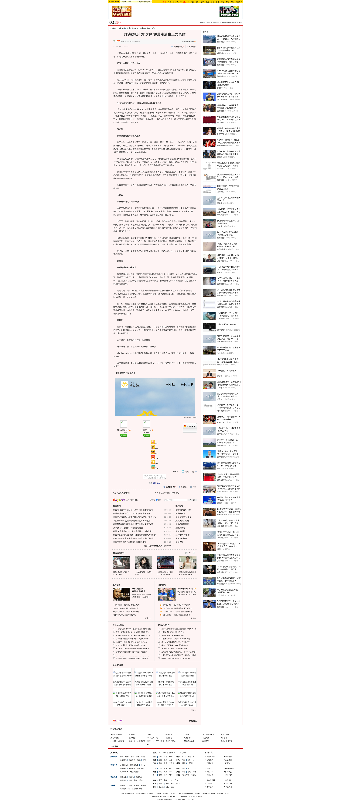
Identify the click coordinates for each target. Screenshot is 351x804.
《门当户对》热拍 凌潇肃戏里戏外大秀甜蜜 (131, 521)
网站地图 (210, 793)
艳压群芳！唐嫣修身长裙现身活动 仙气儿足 (132, 642)
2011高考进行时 (208, 734)
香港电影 (139, 777)
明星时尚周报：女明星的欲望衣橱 (126, 612)
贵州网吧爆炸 (171, 741)
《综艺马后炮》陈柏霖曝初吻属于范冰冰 (177, 608)
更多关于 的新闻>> (157, 546)
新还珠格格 (115, 738)
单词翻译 (228, 775)
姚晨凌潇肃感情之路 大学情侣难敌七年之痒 (131, 513)
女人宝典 (228, 784)
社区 (139, 760)
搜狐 (123, 2)
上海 (171, 780)
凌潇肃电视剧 (181, 538)
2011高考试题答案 (117, 741)
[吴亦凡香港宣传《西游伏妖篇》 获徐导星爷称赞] (122, 674)
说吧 (172, 787)
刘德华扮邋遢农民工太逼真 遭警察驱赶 (176, 639)
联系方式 (174, 793)
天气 (160, 772)
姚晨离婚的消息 (182, 521)
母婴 (160, 768)
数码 (160, 775)
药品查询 (228, 760)
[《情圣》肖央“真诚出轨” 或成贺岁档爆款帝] (144, 695)
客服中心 (166, 793)
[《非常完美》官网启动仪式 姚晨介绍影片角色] (165, 562)
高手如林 (187, 738)
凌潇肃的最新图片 (183, 510)
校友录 (193, 775)
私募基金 (169, 738)
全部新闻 (218, 793)
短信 (167, 784)
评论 (170, 757)
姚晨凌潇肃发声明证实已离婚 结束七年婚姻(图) (133, 510)
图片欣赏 (228, 772)
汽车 (192, 2)
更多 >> (148, 618)
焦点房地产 (143, 2)
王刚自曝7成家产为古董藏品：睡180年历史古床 (179, 652)
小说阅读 (228, 787)
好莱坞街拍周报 (130, 615)
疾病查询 (210, 772)
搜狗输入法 (211, 757)
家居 (165, 763)
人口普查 (224, 738)
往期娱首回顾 (137, 789)
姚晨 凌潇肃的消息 (183, 517)
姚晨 (139, 103)
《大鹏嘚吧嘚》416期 (185, 589)
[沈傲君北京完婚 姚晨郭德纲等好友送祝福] (187, 562)
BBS (232, 2)
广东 (176, 780)
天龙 (154, 784)
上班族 (186, 734)
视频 (207, 2)
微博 (227, 2)
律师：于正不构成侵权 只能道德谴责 (175, 645)
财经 (154, 760)
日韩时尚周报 (119, 615)
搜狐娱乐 (113, 28)
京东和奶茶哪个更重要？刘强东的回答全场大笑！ (134, 635)
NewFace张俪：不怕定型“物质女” (126, 608)
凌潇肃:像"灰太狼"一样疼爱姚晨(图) (128, 528)
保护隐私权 (183, 793)
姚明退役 (132, 738)
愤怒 (156, 458)
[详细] (147, 597)
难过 (156, 449)
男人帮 (239, 22)
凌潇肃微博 (180, 531)
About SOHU (193, 793)
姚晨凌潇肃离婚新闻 (147, 28)
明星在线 (123, 768)
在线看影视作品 (148, 103)
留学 (189, 768)
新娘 (165, 768)
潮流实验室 (134, 765)
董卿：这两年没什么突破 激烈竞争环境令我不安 (179, 629)
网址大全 (210, 775)
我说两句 (239, 2)
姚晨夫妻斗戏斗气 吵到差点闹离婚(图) (129, 542)
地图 (167, 787)
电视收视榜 (134, 772)
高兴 (156, 444)
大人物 (143, 765)
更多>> (193, 710)
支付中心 (142, 793)
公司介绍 (202, 793)
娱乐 (177, 2)
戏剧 (143, 757)
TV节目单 (210, 784)
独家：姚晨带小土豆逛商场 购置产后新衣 (131, 645)
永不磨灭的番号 (116, 734)
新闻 (154, 757)
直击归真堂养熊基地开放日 (168, 493)
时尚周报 (132, 768)
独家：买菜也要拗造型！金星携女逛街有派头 (132, 632)
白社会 (187, 472)
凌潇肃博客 (180, 528)
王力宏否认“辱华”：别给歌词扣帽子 (174, 649)
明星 (121, 757)
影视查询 (210, 760)
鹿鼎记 (161, 784)
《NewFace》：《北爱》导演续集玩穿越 (177, 612)
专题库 (136, 785)
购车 (160, 763)
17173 (135, 2)
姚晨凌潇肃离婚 (132, 28)
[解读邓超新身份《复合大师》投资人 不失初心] (165, 695)
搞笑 (156, 463)
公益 (165, 757)
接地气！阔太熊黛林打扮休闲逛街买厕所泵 (131, 652)
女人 (202, 2)
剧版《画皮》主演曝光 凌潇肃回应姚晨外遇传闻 (133, 538)
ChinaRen (129, 2)
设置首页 (124, 793)
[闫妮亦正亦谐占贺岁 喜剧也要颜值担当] (122, 695)
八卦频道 (121, 28)
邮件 (217, 2)
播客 (212, 2)
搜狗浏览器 (211, 780)
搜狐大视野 (225, 734)
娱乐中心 (114, 752)
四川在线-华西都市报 (132, 42)
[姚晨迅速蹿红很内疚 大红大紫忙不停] (121, 562)
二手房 (171, 763)
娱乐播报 (123, 760)
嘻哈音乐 (123, 780)
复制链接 (192, 47)
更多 (193, 472)
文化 (178, 772)
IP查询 (227, 763)
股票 (160, 760)
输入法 (161, 787)
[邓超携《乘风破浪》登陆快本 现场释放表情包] (144, 674)
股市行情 (210, 768)
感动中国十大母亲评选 (137, 741)
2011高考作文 (189, 741)
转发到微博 (191, 426)
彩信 (178, 784)
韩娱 (135, 780)
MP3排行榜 (229, 768)
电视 (132, 757)
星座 (170, 768)
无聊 (156, 468)
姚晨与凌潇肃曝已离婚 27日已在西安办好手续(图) (134, 517)
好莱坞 (131, 777)
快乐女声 (169, 734)
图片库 (143, 785)
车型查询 (228, 780)
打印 (194, 487)
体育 (169, 2)
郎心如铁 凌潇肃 (182, 535)
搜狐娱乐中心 (146, 430)
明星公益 (123, 777)
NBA (184, 757)
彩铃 (172, 784)
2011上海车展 (152, 738)
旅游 (154, 772)
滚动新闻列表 (125, 789)
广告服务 (158, 793)
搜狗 (149, 2)
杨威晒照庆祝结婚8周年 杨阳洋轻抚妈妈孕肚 (132, 639)
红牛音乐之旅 (211, 22)
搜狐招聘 (150, 793)
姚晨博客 (179, 542)
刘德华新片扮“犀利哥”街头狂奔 (173, 632)
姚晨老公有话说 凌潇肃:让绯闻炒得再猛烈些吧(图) (134, 535)
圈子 (160, 780)
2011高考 (206, 741)
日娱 (141, 780)
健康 (165, 772)
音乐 (137, 757)
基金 (170, 760)
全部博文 (226, 793)
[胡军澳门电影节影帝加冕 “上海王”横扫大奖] (187, 695)
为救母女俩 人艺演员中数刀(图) (173, 635)
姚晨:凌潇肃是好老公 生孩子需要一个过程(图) (132, 531)
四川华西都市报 (188, 42)
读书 (184, 772)
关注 (124, 435)
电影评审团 (124, 772)
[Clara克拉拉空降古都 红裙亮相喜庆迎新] (187, 674)
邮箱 (165, 780)
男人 (170, 775)
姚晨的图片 (180, 513)
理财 (165, 760)
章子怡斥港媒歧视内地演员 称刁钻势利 (176, 642)
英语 (194, 768)
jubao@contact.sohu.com (184, 799)
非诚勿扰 (205, 738)
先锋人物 (140, 768)
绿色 (194, 772)
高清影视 (132, 760)
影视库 (129, 785)
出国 (184, 768)
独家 (130, 780)
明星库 (122, 785)
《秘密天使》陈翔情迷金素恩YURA (127, 605)
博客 (222, 2)
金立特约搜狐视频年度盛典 (226, 22)
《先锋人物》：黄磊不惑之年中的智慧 (176, 605)
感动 (156, 453)
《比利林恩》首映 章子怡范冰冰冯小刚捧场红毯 (133, 629)
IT (188, 2)
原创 (189, 772)
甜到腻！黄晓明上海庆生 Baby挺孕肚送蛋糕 (132, 658)
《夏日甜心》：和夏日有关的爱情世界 (176, 615)
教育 (178, 768)
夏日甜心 (132, 734)
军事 (160, 757)
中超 (189, 757)
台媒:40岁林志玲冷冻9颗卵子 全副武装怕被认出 (179, 655)
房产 (197, 2)
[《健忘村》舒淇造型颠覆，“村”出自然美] (165, 674)
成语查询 (210, 763)
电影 (127, 757)
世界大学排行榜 (226, 741)
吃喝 (170, 772)
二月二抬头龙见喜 (122, 493)
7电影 (149, 734)
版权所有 (199, 796)
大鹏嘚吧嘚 (124, 765)
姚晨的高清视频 (182, 524)
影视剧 (190, 763)
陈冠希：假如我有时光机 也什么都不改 (176, 658)
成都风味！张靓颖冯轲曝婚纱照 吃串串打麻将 (132, 649)
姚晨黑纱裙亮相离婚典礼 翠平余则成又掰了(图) (133, 524)
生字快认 (210, 787)
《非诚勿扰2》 (119, 116)
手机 (165, 775)
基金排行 (228, 757)
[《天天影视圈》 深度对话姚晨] (143, 562)
